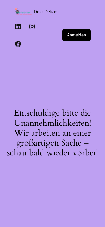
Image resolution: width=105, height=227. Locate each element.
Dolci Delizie (45, 11)
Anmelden (76, 34)
